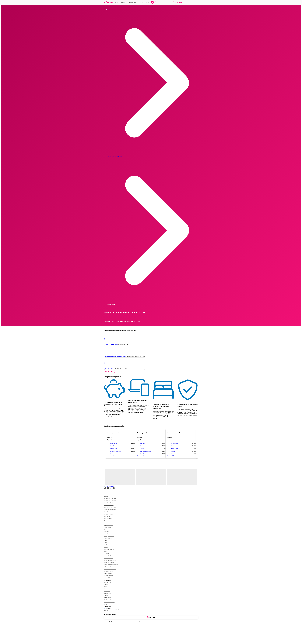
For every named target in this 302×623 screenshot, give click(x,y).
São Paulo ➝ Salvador (109, 511)
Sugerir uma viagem (108, 571)
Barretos (112, 453)
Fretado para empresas (109, 562)
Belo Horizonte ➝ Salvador (110, 509)
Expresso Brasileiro (108, 555)
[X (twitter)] (110, 488)
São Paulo (142, 443)
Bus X (105, 529)
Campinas (142, 453)
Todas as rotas (107, 516)
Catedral (106, 542)
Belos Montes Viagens (109, 533)
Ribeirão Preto (113, 448)
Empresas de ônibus (108, 525)
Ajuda (147, 2)
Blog (105, 588)
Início (116, 2)
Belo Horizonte (114, 445)
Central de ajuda (107, 582)
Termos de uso (107, 591)
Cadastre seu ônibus (108, 558)
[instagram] (105, 488)
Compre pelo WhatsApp (109, 602)
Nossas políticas (107, 593)
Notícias (105, 586)
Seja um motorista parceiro (110, 560)
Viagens (141, 2)
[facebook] (108, 488)
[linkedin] (113, 488)
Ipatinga (173, 451)
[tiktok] (116, 488)
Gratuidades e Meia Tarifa (109, 599)
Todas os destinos (108, 518)
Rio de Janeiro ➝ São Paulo (110, 498)
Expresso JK (106, 531)
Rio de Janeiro (113, 443)
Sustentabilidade (107, 597)
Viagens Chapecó (107, 527)
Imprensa (106, 584)
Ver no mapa (109, 371)
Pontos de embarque (108, 575)
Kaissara (106, 547)
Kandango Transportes (109, 536)
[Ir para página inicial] (108, 2)
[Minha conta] (152, 2)
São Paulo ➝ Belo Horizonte (110, 502)
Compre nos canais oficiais (110, 569)
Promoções (123, 2)
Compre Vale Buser (108, 573)
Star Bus (106, 544)
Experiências (132, 2)
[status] (120, 477)
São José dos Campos (145, 451)
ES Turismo (106, 553)
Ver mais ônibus (111, 456)
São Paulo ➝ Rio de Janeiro (110, 500)
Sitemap (105, 604)
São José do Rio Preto (115, 451)
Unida (105, 551)
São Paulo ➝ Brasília (108, 514)
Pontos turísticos (107, 577)
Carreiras (106, 595)
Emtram (105, 540)
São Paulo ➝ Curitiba (108, 505)
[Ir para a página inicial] (109, 486)
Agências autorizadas (108, 566)
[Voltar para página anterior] (155, 2)
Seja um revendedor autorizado (111, 564)
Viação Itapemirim (108, 538)
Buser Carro (106, 522)
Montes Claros (174, 448)
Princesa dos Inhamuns (109, 549)
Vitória (142, 448)
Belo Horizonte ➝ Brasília (110, 507)
